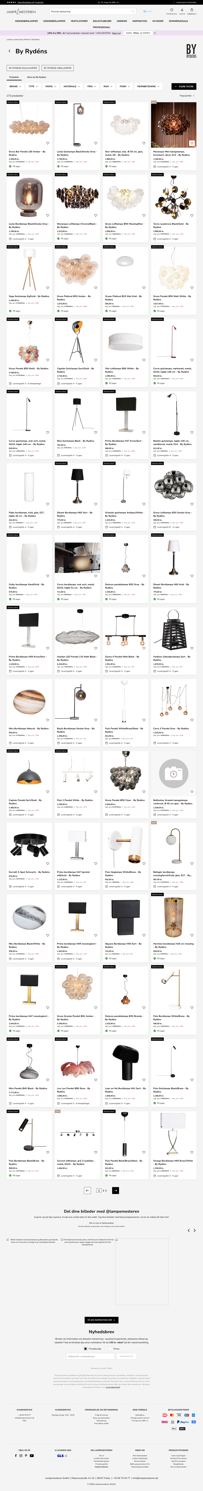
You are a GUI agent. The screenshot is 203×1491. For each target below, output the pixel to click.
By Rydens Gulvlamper (23, 67)
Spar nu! (116, 32)
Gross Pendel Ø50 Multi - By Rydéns (28, 368)
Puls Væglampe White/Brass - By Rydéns (123, 873)
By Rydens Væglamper (57, 67)
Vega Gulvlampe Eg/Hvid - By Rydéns (29, 296)
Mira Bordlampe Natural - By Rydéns (29, 728)
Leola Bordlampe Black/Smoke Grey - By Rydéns (29, 225)
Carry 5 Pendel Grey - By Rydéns (171, 728)
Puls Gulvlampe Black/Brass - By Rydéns (170, 1090)
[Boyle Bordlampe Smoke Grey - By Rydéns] (77, 713)
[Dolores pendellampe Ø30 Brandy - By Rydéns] (125, 1001)
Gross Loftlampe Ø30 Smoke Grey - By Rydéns (172, 514)
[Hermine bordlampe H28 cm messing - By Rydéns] (174, 928)
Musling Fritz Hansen (178, 1458)
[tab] (15, 86)
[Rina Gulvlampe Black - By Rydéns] (77, 425)
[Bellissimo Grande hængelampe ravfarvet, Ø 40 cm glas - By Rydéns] (174, 784)
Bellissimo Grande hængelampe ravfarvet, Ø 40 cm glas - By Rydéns (172, 802)
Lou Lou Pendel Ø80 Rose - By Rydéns (73, 1090)
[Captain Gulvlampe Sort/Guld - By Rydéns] (77, 353)
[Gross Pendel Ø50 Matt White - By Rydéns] (174, 281)
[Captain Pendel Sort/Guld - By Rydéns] (29, 784)
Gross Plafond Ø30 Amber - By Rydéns (74, 298)
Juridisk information (101, 1458)
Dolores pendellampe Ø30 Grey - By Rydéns (124, 586)
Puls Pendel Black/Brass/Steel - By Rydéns (123, 1162)
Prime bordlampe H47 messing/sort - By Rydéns (29, 1018)
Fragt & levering (101, 1415)
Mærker (27, 39)
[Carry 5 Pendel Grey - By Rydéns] (174, 713)
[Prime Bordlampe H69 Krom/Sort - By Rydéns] (29, 641)
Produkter (14, 77)
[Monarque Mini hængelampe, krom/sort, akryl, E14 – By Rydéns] (174, 136)
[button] (47, 143)
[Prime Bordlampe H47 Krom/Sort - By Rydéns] (125, 425)
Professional (101, 27)
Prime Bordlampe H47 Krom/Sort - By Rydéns (124, 442)
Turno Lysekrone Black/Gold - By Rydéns (171, 225)
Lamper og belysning (15, 39)
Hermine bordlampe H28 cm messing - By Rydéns (173, 945)
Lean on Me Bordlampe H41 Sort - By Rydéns (125, 1090)
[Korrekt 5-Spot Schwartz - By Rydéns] (29, 856)
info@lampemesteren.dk (24, 1418)
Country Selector (101, 1467)
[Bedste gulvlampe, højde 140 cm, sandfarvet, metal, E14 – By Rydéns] (174, 425)
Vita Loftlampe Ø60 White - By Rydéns (122, 370)
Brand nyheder (140, 1461)
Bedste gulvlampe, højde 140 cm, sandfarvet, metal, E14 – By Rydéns (172, 442)
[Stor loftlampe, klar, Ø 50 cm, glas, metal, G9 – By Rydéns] (125, 136)
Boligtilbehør (178, 1464)
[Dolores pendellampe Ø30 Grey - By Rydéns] (125, 569)
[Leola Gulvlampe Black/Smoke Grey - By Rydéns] (77, 136)
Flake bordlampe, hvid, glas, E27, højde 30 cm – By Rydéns (26, 514)
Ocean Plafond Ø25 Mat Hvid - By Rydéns (123, 298)
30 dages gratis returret (140, 1418)
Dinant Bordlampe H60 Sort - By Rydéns (75, 514)
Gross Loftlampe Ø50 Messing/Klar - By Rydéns (124, 225)
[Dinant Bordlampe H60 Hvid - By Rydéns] (174, 569)
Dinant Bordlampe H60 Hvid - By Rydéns (171, 586)
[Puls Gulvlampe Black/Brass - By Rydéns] (174, 1073)
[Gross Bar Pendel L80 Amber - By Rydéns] (29, 136)
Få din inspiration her (100, 1320)
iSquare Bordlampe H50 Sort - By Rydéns (123, 945)
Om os (101, 1455)
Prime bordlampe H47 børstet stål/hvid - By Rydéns (73, 873)
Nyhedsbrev (140, 1415)
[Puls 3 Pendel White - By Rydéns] (77, 784)
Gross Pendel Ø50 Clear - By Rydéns (125, 800)
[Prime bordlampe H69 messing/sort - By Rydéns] (77, 928)
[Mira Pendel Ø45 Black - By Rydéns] (29, 1073)
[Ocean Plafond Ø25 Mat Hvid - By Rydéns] (125, 281)
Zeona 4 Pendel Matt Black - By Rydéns (122, 658)
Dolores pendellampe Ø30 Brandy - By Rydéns (124, 1018)
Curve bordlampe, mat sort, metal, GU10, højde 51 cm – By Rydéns (75, 586)
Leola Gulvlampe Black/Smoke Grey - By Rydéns (77, 153)
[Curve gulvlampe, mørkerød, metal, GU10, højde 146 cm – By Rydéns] (174, 353)
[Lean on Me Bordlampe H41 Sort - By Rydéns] (125, 1073)
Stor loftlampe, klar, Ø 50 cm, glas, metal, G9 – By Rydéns (124, 153)
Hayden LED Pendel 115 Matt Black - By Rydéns (77, 658)
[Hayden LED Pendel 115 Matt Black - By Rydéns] (77, 641)
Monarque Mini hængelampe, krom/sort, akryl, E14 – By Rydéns (171, 153)
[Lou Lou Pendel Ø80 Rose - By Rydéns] (77, 1073)
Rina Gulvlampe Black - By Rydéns (75, 440)
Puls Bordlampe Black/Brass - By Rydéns (26, 1162)
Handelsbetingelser (101, 1461)
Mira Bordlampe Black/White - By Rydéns (27, 945)
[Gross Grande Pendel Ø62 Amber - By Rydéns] (77, 1001)
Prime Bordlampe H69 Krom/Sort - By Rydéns (28, 658)
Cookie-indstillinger (140, 1458)
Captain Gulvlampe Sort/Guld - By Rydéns (75, 370)
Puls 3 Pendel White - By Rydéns (75, 800)
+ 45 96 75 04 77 (24, 1415)
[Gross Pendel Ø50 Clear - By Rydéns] (125, 784)
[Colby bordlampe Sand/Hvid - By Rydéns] (29, 569)
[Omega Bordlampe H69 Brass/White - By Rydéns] (174, 1145)
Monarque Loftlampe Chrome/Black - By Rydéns (77, 225)
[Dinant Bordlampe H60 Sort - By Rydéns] (77, 497)
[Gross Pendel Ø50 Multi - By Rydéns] (29, 353)
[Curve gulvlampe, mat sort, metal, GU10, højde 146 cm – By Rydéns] (29, 425)
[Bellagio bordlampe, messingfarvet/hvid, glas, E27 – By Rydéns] (174, 856)
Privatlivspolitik (101, 1464)
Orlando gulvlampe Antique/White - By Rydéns (124, 514)
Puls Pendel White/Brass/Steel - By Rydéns (124, 730)
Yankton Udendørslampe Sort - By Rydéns (171, 658)
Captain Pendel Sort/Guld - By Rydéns (25, 802)
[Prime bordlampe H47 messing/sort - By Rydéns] (29, 1001)
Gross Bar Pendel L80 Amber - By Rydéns (27, 153)
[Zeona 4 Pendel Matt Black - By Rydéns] (125, 641)
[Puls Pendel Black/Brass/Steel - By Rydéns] (125, 1145)
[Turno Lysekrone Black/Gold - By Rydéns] (174, 209)
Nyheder (157, 21)
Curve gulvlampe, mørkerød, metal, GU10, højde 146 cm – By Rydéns (172, 370)
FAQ (24, 1420)
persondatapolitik (113, 1387)
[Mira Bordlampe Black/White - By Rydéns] (29, 928)
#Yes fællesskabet (140, 1455)
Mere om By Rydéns (36, 77)
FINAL (138, 33)
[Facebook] (16, 1455)
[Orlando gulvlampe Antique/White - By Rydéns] (125, 497)
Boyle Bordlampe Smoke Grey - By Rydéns (76, 730)
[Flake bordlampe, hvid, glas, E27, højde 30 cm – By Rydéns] (29, 497)
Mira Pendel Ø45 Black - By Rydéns (28, 1088)
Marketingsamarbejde (140, 1467)
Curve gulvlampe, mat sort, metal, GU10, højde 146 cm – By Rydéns (27, 442)
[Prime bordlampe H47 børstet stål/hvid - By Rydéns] (77, 856)
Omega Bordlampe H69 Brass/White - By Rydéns (173, 1162)
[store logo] (21, 11)
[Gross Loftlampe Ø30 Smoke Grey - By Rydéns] (174, 497)
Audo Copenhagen (178, 1455)
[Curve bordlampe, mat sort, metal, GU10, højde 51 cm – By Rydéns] (77, 569)
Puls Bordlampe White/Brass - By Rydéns (171, 1018)
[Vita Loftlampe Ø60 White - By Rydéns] (125, 353)
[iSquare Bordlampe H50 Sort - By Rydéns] (125, 928)
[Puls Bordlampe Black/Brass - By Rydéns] (29, 1145)
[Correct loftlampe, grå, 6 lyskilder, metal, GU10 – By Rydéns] (77, 1145)
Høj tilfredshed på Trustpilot (30, 2)
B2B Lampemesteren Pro (140, 1464)
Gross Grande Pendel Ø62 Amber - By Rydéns (76, 1018)
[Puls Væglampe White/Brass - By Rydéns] (125, 856)
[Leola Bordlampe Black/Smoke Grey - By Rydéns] (29, 209)
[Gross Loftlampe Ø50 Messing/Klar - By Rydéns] (125, 209)
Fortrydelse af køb (101, 1423)
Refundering (101, 1420)
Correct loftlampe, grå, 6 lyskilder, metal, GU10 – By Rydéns (75, 1162)
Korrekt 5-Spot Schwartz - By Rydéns (29, 871)
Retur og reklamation (101, 1418)
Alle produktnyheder (178, 1467)
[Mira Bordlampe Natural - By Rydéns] (29, 713)
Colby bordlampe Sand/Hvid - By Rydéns (26, 586)
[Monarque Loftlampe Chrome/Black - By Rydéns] (77, 209)
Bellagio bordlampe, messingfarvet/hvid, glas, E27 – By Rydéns (171, 873)
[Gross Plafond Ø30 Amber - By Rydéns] (77, 281)
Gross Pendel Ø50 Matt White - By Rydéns (172, 298)
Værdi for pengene (178, 1461)
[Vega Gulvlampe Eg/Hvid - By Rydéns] (29, 281)
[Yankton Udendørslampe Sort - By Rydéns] (174, 641)
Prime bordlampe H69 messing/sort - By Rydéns (77, 945)
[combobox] (92, 11)
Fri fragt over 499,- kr (140, 1420)
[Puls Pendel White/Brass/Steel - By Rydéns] (125, 713)
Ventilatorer (79, 21)
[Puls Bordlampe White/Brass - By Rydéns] (174, 1001)
